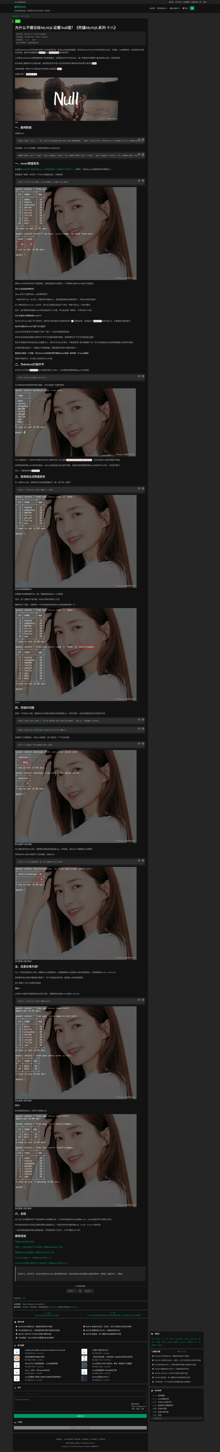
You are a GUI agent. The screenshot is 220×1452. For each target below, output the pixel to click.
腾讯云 (78, 1443)
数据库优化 (176, 1342)
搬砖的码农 (20, 7)
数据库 (34, 40)
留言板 (171, 2)
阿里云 (72, 1443)
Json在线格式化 (20, 2)
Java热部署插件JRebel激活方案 (104, 1370)
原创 (17, 21)
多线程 (169, 1342)
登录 (204, 2)
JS (199, 1342)
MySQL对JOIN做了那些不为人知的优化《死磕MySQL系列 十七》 (41, 1263)
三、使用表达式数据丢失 (163, 1405)
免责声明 (102, 1439)
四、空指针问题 (160, 1408)
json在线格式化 (69, 1439)
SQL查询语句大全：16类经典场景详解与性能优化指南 (39, 1330)
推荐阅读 (157, 1418)
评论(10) (41, 1353)
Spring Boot (179, 1339)
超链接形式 (54, 1307)
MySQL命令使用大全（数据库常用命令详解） (35, 1326)
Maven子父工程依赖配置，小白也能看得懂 (41, 1363)
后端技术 (175, 8)
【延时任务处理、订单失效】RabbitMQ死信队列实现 (112, 1357)
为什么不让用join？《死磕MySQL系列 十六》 (33, 1257)
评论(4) (41, 1367)
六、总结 (157, 1415)
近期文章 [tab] (183, 1351)
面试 (167, 1339)
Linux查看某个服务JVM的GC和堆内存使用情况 (43, 1377)
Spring (171, 1339)
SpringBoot (183, 1342)
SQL (196, 1342)
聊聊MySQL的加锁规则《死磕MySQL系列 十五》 (35, 1252)
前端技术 (163, 8)
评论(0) (107, 1353)
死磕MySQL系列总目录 (24, 1241)
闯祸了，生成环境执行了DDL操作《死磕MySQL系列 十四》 (39, 1247)
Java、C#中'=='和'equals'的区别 (37, 1370)
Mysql (27, 40)
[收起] (139, 139)
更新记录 (85, 1439)
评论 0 (46, 37)
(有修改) (43, 34)
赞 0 (39, 37)
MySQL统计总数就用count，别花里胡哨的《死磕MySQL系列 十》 (48, 169)
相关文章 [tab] (156, 1351)
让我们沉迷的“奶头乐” (100, 1350)
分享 (88, 1291)
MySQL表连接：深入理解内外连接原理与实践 (103, 1334)
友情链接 (186, 2)
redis (22, 16)
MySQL (158, 1339)
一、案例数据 (159, 1395)
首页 (153, 8)
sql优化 (190, 1342)
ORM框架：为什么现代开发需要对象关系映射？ (36, 1337)
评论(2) (41, 1360)
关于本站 (178, 2)
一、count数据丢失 (161, 1399)
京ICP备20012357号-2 (88, 1443)
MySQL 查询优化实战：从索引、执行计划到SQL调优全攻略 (108, 1326)
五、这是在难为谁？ (162, 1412)
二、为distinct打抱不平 (163, 1402)
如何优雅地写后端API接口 (35, 1357)
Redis (164, 1342)
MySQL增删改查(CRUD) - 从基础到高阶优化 (102, 1330)
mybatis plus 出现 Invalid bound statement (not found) (45, 1350)
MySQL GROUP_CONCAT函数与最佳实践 (34, 1334)
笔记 (186, 8)
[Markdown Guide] (39, 1394)
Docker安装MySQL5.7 (100, 1377)
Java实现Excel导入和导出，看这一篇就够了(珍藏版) (112, 1363)
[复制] (143, 139)
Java (153, 1339)
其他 (199, 1339)
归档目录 (94, 1439)
